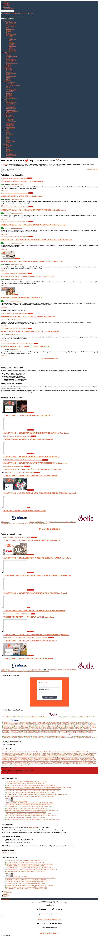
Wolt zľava (74, 753)
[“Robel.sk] (40, 736)
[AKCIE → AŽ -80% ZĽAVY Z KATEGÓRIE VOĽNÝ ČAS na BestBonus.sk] (14, 328)
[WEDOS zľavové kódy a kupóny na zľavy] (5, 724)
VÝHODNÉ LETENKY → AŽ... (41, 883)
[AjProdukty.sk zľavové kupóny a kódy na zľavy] (48, 727)
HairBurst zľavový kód (20, 762)
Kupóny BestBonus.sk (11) (16, 184)
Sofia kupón (21, 757)
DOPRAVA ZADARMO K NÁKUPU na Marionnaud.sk (24, 511)
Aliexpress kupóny (70, 751)
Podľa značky (9, 35)
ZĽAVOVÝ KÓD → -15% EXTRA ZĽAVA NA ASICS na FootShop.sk (30, 476)
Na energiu (9, 93)
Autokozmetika (10, 117)
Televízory (9, 55)
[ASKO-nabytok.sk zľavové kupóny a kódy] (35, 716)
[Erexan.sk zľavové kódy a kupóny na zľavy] (45, 726)
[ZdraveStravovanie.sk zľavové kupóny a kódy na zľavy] (19, 728)
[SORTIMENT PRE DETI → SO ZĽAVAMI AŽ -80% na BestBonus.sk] (14, 273)
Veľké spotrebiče (10, 59)
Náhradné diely (10, 123)
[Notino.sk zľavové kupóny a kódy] (68, 716)
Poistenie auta (10, 116)
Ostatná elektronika (11, 60)
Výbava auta (9, 120)
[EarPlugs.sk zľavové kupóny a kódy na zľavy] (70, 732)
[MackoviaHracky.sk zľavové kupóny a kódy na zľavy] (53, 731)
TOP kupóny (6, 3)
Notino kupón (45, 759)
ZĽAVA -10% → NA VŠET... (39, 812)
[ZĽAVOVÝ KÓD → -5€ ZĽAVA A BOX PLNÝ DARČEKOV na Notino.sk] (15, 453)
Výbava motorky (10, 128)
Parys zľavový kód (23, 763)
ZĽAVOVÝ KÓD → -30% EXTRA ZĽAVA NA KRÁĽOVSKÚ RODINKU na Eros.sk (35, 593)
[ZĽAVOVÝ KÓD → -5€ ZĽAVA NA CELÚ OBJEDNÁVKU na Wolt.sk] (23, 792)
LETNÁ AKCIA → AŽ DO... (63, 794)
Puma (10, 48)
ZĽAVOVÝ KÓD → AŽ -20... (64, 787)
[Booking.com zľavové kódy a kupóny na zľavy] (92, 724)
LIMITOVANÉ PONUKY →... (47, 806)
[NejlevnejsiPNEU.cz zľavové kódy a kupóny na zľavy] (8, 726)
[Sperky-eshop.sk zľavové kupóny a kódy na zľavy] (70, 724)
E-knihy (8, 142)
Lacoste (11, 44)
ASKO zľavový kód (35, 754)
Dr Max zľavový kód (65, 759)
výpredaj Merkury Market (46, 751)
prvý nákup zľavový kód (18, 765)
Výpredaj (29, 178)
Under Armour (12, 51)
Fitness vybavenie (11, 108)
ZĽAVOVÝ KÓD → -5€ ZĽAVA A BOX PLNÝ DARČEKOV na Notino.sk (31, 457)
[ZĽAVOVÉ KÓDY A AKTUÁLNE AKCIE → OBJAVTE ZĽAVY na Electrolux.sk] (15, 607)
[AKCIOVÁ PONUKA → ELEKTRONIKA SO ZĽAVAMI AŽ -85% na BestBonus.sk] (8, 258)
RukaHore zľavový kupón (73, 755)
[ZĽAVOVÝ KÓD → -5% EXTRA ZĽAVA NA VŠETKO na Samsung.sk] (23, 804)
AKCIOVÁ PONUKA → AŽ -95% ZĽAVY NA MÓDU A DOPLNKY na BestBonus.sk (33, 225)
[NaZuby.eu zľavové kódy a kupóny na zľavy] (38, 726)
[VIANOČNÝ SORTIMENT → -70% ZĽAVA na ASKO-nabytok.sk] (17, 613)
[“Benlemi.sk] (47, 736)
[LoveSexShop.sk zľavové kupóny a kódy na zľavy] (54, 730)
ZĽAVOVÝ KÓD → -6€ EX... (54, 790)
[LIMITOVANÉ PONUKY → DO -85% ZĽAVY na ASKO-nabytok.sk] (22, 806)
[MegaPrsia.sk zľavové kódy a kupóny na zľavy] (23, 723)
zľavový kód (8, 765)
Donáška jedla (10, 150)
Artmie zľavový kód (13, 763)
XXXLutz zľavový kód (56, 753)
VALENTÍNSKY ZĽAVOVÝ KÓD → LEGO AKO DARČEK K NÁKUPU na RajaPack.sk (37, 575)
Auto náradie (12, 121)
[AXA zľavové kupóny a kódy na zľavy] (54, 722)
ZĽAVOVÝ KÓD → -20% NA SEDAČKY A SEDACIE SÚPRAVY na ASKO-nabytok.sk (37, 558)
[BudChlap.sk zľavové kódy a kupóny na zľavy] (76, 723)
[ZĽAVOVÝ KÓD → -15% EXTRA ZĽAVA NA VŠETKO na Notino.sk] (25, 637)
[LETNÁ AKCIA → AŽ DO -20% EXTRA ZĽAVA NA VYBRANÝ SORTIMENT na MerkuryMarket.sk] (30, 794)
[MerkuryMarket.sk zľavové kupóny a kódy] (7, 716)
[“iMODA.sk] (77, 737)
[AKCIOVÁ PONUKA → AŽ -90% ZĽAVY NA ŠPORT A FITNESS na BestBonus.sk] (14, 206)
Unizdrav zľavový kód (68, 754)
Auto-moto (6, 114)
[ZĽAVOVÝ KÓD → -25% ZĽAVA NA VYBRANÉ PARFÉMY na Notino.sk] (17, 537)
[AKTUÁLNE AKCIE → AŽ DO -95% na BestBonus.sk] (14, 193)
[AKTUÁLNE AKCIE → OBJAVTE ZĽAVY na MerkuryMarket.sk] (21, 803)
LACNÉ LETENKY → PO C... (46, 885)
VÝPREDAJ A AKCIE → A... (40, 808)
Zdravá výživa (10, 97)
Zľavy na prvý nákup (8, 8)
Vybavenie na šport (11, 106)
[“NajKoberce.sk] (42, 737)
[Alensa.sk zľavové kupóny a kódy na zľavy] (37, 730)
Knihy (7, 138)
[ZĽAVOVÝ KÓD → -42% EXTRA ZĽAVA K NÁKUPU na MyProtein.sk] (23, 815)
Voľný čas (6, 144)
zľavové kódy (74, 763)
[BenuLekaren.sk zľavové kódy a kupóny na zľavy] (13, 723)
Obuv (7, 27)
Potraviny (8, 153)
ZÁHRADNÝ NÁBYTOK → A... (50, 810)
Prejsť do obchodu (49, 529)
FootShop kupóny (13, 757)
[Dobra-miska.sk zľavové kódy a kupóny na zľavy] (37, 724)
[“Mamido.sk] (68, 736)
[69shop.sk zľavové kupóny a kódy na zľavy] (42, 728)
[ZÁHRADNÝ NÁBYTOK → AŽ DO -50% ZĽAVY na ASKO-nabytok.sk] (23, 810)
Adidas (11, 36)
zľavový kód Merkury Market (9, 751)
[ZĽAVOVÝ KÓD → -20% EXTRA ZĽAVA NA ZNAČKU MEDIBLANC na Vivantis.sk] (15, 430)
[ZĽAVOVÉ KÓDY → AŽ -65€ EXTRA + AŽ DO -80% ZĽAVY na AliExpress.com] (26, 789)
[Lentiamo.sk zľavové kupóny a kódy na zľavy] (21, 732)
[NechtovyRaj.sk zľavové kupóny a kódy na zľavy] (91, 727)
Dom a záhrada (7, 66)
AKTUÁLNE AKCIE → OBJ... (45, 803)
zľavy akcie (28, 765)
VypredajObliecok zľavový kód (25, 759)
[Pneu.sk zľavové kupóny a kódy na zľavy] (49, 728)
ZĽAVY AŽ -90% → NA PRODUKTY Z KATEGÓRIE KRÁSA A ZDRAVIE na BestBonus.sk (36, 240)
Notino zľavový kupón (63, 757)
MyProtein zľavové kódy (77, 759)
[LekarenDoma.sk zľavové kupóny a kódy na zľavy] (24, 727)
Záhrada (8, 80)
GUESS (11, 42)
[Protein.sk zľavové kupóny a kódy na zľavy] (85, 724)
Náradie (8, 74)
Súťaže (5, 894)
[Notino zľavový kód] (25, 523)
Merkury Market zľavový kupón (20, 753)
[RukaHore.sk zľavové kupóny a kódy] (76, 716)
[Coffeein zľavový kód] (46, 523)
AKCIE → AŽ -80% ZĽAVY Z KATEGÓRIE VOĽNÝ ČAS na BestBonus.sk (30, 331)
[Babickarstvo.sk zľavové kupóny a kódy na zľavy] (46, 724)
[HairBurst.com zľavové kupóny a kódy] (24, 722)
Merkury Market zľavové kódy (84, 753)
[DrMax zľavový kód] (9, 523)
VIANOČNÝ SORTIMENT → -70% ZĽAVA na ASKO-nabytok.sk (28, 617)
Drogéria (8, 33)
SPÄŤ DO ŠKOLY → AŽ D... (44, 813)
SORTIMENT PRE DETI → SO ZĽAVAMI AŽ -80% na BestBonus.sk (28, 276)
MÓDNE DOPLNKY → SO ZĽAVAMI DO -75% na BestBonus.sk (26, 346)
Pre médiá (6, 895)
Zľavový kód (30, 412)
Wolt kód (63, 758)
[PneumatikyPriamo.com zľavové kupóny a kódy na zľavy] (32, 732)
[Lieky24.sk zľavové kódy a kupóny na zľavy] (91, 723)
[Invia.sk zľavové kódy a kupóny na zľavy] (31, 726)
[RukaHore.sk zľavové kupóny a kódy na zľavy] (40, 727)
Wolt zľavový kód (39, 755)
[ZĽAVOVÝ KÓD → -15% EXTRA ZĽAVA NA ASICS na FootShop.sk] (18, 472)
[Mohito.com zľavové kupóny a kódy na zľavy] (5, 722)
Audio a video (9, 61)
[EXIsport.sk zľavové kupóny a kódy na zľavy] (43, 731)
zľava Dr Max (30, 755)
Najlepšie (5, 1)
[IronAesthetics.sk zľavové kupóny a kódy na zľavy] (64, 731)
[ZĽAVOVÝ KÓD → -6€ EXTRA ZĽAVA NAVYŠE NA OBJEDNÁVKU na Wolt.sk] (26, 790)
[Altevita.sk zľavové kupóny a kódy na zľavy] (55, 728)
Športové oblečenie (11, 102)
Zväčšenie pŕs (13, 83)
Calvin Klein (12, 39)
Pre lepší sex (9, 94)
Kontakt (5, 896)
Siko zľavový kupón (79, 761)
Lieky (7, 86)
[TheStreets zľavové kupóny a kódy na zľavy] (74, 722)
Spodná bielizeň (10, 26)
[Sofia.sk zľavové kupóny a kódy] (53, 716)
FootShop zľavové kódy (59, 751)
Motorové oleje (10, 125)
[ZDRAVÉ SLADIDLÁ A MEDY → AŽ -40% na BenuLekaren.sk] (17, 436)
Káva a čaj (9, 151)
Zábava (5, 129)
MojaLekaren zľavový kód (33, 762)
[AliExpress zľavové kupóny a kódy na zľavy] (64, 722)
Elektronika (6, 52)
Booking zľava (37, 759)
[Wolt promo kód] (41, 522)
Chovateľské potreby (11, 154)
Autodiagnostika (10, 127)
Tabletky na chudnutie (15, 85)
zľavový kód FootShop (33, 751)
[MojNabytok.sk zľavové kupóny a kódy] (17, 716)
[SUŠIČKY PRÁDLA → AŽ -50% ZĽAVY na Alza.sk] (18, 887)
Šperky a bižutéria (11, 34)
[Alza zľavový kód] (19, 522)
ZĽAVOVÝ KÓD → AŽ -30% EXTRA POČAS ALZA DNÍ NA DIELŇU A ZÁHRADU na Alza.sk (39, 493)
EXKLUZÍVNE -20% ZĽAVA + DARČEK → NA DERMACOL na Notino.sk (32, 469)
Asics (10, 38)
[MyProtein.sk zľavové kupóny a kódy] (90, 716)
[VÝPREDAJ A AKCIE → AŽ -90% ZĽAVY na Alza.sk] (19, 808)
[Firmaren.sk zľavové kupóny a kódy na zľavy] (77, 726)
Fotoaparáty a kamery (12, 63)
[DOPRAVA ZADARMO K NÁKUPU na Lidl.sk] (17, 783)
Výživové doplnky (10, 82)
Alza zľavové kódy (62, 755)
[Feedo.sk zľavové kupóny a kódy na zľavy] (56, 727)
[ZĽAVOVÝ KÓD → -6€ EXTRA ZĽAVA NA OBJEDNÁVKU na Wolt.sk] (1, 930)
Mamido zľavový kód (67, 762)
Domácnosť (9, 69)
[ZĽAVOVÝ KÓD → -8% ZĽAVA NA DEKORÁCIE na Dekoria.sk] (15, 655)
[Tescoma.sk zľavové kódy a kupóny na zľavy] (84, 723)
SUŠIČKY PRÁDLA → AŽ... (39, 887)
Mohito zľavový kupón (68, 761)
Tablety (8, 57)
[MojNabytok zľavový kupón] (40, 523)
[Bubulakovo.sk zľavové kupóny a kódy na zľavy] (69, 726)
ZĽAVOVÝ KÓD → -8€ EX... (46, 796)
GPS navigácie (10, 119)
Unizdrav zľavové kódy (21, 761)
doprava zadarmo (83, 763)
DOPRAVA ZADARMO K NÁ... (37, 783)
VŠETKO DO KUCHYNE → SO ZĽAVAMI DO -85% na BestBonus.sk (28, 317)
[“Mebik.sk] (50, 737)
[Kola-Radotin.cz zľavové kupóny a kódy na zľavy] (61, 732)
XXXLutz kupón (70, 758)
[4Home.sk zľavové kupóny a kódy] (62, 716)
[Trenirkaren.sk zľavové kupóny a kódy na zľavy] (45, 730)
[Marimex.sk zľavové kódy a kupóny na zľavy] (30, 723)
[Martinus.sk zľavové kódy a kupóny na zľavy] (17, 726)
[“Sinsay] (79, 736)
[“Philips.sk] (62, 736)
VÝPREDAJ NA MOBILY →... (40, 879)
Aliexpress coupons (28, 758)
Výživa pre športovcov (12, 111)
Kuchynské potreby (11, 73)
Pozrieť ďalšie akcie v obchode (49, 358)
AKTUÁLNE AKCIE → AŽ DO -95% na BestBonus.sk (22, 196)
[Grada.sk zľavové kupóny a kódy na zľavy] (42, 732)
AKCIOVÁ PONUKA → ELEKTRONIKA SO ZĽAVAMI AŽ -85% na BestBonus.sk (33, 261)
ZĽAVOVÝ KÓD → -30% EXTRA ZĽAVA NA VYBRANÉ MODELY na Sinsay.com (35, 463)
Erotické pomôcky (11, 155)
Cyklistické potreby (11, 110)
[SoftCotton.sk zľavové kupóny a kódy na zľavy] (6, 727)
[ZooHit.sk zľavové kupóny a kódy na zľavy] (37, 731)
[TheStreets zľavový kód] (15, 523)
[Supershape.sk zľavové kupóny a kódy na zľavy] (86, 728)
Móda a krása (6, 21)
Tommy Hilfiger (13, 50)
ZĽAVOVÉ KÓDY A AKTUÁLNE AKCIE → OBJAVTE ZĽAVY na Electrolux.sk (34, 611)
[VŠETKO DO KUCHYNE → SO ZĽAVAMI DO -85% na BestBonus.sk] (14, 313)
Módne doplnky (10, 29)
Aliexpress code (49, 758)
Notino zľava (32, 753)
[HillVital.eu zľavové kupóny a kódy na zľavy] (78, 728)
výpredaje (68, 763)
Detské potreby (10, 107)
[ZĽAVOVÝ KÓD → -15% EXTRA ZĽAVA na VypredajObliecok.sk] (9, 801)
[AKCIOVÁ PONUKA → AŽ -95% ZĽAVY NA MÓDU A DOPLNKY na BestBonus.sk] (14, 221)
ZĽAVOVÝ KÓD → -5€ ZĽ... (48, 792)
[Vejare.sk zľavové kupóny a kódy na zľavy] (78, 724)
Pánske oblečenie (11, 23)
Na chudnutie (9, 91)
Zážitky (8, 131)
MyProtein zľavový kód (56, 754)
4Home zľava (13, 759)
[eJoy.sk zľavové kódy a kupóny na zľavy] (22, 724)
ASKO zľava (57, 758)
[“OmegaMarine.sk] (85, 737)
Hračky (8, 133)
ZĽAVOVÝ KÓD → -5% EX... (49, 804)
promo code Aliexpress (31, 757)
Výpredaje (6, 5)
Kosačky (8, 78)
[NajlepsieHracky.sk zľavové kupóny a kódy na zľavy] (16, 731)
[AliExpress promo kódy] (52, 522)
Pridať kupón (6, 891)
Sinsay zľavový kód (88, 762)
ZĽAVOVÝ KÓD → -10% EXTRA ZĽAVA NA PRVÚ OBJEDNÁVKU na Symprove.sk (36, 635)
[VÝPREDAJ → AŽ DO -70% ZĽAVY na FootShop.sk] (19, 881)
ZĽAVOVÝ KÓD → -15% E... (20, 801)
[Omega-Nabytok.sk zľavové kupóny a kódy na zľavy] (7, 728)
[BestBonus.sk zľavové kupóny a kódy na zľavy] (6, 731)
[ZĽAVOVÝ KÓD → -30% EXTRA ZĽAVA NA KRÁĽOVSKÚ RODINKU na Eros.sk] (15, 590)
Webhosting (9, 157)
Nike (10, 47)
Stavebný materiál (11, 76)
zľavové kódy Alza (45, 754)
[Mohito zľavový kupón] (20, 523)
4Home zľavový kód (7, 753)
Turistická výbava (10, 104)
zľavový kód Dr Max (18, 758)
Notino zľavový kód (11, 755)
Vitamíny (8, 87)
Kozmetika (9, 31)
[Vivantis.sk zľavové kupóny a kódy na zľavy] (27, 736)
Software (8, 65)
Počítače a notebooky (11, 56)
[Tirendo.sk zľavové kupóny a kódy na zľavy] (14, 732)
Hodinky (8, 64)
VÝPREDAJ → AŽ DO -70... (39, 817)
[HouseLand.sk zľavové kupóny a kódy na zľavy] (74, 730)
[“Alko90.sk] (93, 737)
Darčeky (8, 132)
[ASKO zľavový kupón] (37, 522)
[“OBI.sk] (74, 736)
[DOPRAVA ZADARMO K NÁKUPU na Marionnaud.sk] (15, 507)
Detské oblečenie (10, 25)
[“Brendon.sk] (5, 737)
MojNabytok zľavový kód (80, 754)
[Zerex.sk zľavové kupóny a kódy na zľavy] (21, 736)
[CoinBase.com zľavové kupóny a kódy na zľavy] (14, 727)
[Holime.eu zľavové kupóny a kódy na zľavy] (32, 727)
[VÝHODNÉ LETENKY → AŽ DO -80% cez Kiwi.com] (19, 883)
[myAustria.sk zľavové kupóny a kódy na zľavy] (61, 724)
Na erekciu (9, 95)
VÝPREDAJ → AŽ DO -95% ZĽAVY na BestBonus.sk (22, 181)
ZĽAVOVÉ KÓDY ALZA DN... (48, 785)
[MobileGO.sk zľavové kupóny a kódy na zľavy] (85, 726)
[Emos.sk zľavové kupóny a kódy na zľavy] (53, 732)
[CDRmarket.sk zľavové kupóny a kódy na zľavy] (29, 730)
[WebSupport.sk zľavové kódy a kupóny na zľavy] (67, 723)
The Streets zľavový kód (56, 761)
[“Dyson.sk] (21, 737)
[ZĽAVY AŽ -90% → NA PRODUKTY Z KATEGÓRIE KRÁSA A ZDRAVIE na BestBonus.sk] (14, 236)
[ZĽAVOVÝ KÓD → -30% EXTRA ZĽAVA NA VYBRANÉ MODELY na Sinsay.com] (22, 460)
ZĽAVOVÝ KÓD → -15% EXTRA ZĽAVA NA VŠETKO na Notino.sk (30, 641)
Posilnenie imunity (11, 89)
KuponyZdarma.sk (5, 899)
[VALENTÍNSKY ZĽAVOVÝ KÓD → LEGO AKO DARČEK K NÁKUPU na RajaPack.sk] (15, 572)
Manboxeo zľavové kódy (8, 761)
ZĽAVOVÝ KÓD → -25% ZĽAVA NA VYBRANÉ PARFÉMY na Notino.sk (31, 540)
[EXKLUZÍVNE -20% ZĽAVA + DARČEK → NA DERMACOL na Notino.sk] (13, 466)
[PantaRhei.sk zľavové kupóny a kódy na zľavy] (63, 727)
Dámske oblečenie (11, 22)
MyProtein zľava (41, 757)
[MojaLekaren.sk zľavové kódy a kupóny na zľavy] (52, 723)
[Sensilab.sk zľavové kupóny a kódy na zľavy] (83, 732)
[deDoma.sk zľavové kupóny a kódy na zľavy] (70, 727)
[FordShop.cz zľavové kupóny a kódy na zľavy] (73, 731)
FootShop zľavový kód (24, 754)
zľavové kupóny (57, 763)
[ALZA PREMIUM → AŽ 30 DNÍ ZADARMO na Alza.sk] (19, 889)
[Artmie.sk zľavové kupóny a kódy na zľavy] (78, 727)
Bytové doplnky (10, 70)
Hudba (8, 140)
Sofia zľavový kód (13, 754)
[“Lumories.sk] (54, 736)
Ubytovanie (9, 145)
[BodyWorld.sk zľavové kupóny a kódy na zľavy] (6, 736)
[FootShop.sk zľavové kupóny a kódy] (25, 716)
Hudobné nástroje (11, 141)
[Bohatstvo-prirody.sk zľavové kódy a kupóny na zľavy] (13, 724)
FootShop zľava (67, 753)
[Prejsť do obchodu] (5, 164)
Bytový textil (9, 72)
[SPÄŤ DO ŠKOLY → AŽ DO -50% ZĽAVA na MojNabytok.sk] (21, 813)
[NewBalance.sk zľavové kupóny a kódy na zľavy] (82, 731)
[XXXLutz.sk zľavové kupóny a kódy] (43, 716)
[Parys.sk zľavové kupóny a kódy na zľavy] (92, 726)
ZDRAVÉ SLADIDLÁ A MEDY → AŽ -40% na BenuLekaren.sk (28, 439)
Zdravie (5, 81)
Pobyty (8, 147)
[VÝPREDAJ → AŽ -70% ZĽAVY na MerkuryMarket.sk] (19, 781)
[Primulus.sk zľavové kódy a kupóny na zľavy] (28, 724)
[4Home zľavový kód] (30, 523)
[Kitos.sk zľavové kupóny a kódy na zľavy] (71, 728)
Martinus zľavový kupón (8, 762)
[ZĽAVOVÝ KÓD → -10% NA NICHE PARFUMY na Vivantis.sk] (15, 412)
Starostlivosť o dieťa (11, 98)
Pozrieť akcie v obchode (92, 169)
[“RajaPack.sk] (61, 737)
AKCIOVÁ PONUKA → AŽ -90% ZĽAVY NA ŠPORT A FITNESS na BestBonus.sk (33, 210)
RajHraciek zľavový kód (46, 763)
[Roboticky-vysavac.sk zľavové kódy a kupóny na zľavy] (41, 723)
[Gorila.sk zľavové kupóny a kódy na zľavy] (84, 727)
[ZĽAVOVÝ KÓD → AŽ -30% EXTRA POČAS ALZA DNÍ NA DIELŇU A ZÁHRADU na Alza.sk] (15, 490)
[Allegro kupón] (58, 522)
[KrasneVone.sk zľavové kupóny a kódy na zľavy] (14, 730)
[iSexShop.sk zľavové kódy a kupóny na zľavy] (25, 726)
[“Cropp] (55, 737)
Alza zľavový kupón (22, 755)
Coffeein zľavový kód (90, 761)
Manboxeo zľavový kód (90, 759)
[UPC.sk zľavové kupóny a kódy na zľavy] (90, 732)
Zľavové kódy (6, 4)
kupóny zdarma (92, 763)
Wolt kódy (76, 758)
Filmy (7, 137)
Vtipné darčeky (10, 134)
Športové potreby (10, 100)
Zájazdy (8, 146)
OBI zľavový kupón (77, 762)
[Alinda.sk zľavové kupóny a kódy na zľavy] (36, 728)
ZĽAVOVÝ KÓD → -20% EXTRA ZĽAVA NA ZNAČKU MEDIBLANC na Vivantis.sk (36, 433)
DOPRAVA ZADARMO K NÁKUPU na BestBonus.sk (21, 298)
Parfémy (8, 30)
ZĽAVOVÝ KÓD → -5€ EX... (53, 819)
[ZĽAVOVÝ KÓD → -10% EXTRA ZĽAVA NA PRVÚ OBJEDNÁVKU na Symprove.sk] (15, 631)
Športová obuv (10, 103)
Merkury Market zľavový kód (43, 753)
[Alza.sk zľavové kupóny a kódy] (14, 722)
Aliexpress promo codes (76, 757)
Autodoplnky (9, 124)
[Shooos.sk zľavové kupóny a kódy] (5, 723)
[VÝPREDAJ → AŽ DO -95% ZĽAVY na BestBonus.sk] (14, 178)
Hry (7, 136)
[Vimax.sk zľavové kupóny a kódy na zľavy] (22, 730)
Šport (4, 99)
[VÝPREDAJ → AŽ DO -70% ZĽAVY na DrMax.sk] (18, 817)
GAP (10, 40)
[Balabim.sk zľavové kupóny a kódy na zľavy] (29, 728)
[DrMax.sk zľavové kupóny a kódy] (83, 716)
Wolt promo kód (91, 751)
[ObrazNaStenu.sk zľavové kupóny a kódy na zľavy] (64, 728)
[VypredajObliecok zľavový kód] (65, 522)
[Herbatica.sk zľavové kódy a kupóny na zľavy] (61, 726)
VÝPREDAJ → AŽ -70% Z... (41, 781)
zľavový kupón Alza (22, 751)
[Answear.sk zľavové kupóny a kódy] (32, 722)
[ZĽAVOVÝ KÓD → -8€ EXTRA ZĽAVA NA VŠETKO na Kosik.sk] (22, 796)
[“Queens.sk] (27, 737)
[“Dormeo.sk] (34, 737)
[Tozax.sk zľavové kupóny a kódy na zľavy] (48, 732)
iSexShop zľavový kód (43, 761)
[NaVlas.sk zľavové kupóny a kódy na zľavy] (90, 731)
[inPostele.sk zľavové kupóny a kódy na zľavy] (83, 730)
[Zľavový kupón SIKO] (34, 523)
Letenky (8, 149)
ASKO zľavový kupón (80, 751)
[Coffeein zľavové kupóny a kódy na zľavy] (81, 722)
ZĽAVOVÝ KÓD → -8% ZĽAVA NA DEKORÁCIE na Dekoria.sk (28, 658)
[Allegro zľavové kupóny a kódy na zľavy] (88, 722)
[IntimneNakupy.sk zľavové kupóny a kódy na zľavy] (65, 730)
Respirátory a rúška (14, 90)
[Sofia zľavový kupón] (86, 522)
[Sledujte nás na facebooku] (9, 853)
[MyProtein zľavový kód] (4, 523)
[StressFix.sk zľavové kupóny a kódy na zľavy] (5, 730)
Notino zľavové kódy (39, 758)
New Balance (12, 46)
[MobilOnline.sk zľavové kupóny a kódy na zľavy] (91, 730)
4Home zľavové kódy (88, 757)
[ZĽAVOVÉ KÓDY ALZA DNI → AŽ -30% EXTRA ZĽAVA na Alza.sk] (22, 785)
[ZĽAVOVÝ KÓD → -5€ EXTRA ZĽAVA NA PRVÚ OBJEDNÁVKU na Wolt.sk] (25, 819)
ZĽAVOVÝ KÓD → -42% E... (49, 815)
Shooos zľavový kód (34, 763)
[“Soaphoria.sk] (13, 737)
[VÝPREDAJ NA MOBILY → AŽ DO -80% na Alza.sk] (19, 879)
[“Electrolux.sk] (69, 737)
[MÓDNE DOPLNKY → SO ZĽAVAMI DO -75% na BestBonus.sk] (17, 343)
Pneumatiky (9, 115)
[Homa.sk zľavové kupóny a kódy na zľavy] (77, 732)
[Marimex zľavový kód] (73, 522)
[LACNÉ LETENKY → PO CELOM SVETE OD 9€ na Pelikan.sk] (22, 885)
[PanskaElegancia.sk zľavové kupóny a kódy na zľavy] (28, 731)
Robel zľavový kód (32, 761)
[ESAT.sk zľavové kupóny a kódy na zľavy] (54, 724)
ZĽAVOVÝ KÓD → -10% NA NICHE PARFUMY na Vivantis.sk (27, 415)
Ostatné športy (10, 112)
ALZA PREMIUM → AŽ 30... (41, 889)
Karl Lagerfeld (13, 43)
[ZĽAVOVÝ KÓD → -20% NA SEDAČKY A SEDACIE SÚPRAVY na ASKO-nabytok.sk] (15, 554)
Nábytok (8, 68)
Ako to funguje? (7, 892)
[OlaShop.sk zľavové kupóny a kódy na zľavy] (14, 736)
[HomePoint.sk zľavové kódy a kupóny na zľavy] (52, 726)
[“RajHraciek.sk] (86, 736)
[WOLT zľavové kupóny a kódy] (46, 722)
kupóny (63, 763)
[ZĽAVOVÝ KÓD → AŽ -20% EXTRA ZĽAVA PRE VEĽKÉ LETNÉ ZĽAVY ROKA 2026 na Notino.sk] (31, 787)
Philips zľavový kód (45, 762)
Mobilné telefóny (10, 53)
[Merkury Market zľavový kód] (5, 522)
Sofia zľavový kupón (54, 759)
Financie (8, 77)
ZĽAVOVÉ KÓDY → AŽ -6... (54, 789)
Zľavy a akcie (6, 7)
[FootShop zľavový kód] (32, 522)
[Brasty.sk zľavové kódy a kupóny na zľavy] (60, 723)
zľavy (3, 765)
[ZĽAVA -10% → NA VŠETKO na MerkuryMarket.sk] (18, 812)
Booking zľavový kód (86, 755)
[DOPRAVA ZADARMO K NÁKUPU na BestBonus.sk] (8, 294)
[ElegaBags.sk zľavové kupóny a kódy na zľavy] (6, 732)
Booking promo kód (7, 758)
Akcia (16, 294)
